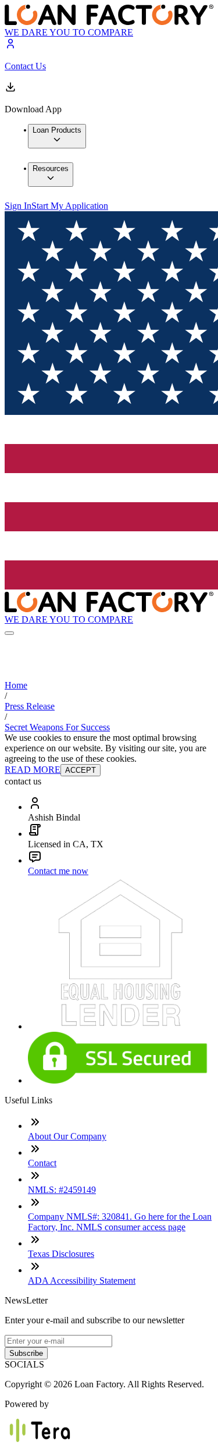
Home (16, 685)
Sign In (18, 206)
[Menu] (9, 633)
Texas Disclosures (61, 1254)
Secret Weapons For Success (57, 727)
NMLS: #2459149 (62, 1190)
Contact (42, 1163)
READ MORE (32, 770)
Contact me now (58, 871)
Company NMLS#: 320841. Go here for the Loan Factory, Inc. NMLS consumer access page (120, 1222)
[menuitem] (57, 136)
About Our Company (67, 1136)
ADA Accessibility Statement (81, 1280)
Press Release (30, 706)
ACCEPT (80, 770)
